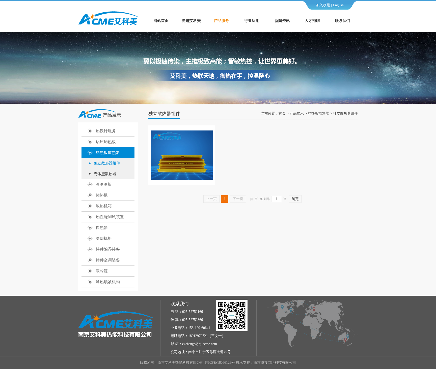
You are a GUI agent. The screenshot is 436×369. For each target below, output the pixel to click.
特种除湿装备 (108, 249)
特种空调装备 (108, 260)
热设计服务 (106, 131)
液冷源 (102, 271)
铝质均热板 (106, 142)
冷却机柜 (104, 238)
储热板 (102, 195)
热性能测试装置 (110, 217)
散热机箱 (104, 206)
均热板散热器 (108, 152)
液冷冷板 (104, 184)
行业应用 (251, 21)
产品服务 (221, 21)
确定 (295, 199)
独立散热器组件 (107, 163)
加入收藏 (323, 5)
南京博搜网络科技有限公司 (275, 362)
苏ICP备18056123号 (220, 362)
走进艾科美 (191, 21)
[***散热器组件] (182, 179)
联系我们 (342, 21)
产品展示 (297, 113)
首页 (282, 113)
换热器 (102, 227)
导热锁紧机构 (108, 282)
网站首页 (161, 21)
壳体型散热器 (105, 174)
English (338, 5)
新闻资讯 (282, 21)
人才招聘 (312, 21)
